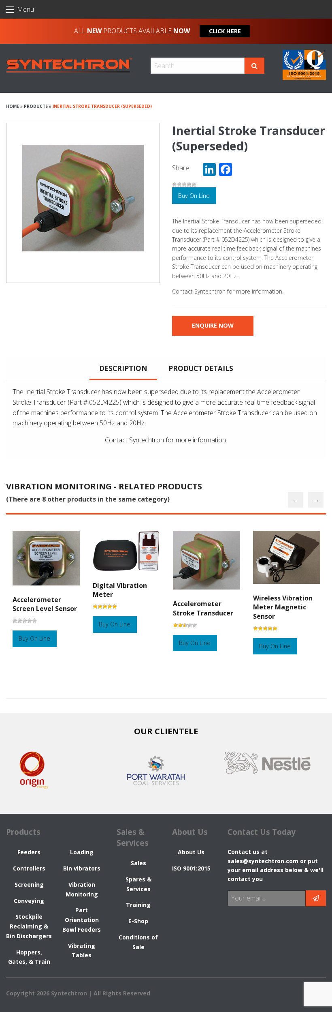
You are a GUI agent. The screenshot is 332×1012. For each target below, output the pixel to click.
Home (12, 106)
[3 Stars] (184, 184)
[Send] (316, 898)
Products (36, 106)
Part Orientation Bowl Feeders (81, 919)
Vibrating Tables (81, 950)
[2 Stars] (179, 184)
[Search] (254, 66)
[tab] (123, 368)
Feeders (28, 852)
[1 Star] (174, 184)
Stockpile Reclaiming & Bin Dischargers (29, 926)
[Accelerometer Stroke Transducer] (206, 564)
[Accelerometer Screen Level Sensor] (46, 562)
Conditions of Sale (138, 942)
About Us (191, 852)
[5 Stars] (194, 184)
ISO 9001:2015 (191, 868)
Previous (295, 500)
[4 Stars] (189, 184)
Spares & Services (138, 884)
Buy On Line (194, 195)
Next (316, 500)
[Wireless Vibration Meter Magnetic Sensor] (286, 561)
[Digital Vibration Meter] (126, 555)
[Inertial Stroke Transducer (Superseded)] (83, 198)
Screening (29, 884)
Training (138, 905)
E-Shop (138, 921)
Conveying (29, 901)
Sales (138, 863)
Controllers (29, 868)
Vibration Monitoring (82, 889)
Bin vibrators (81, 868)
